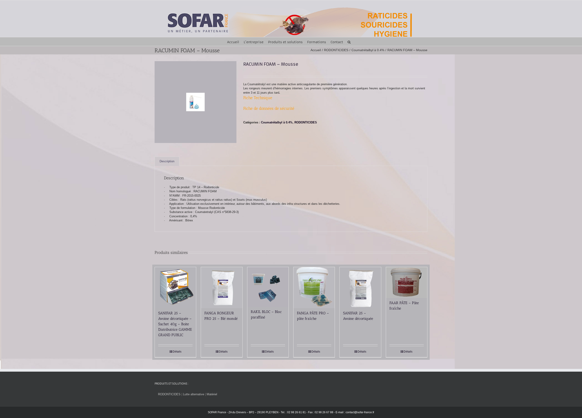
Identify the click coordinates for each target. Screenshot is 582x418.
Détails (177, 351)
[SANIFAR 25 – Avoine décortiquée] (360, 287)
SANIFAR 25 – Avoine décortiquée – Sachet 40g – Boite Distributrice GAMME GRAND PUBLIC (175, 324)
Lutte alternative (193, 394)
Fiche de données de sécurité (268, 108)
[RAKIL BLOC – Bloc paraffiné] (267, 287)
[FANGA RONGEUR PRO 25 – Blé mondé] (221, 287)
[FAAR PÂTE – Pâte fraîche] (406, 282)
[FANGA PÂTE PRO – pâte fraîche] (314, 287)
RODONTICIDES (305, 122)
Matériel (212, 394)
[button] (349, 41)
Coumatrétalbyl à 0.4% (277, 122)
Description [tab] (167, 161)
